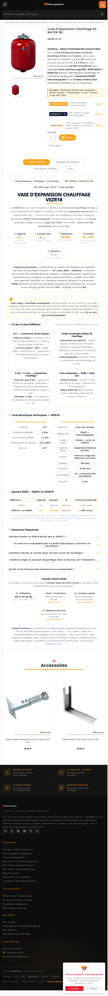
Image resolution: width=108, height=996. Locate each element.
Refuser (91, 988)
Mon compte (9, 922)
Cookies (41, 982)
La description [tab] (36, 162)
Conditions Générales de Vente (19, 881)
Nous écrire (53, 602)
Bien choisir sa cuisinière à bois (19, 869)
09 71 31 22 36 (13, 948)
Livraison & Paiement (14, 857)
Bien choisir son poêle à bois (18, 865)
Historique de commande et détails (21, 926)
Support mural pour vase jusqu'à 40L (79, 739)
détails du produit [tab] (68, 162)
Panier (67, 137)
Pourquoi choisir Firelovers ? (18, 849)
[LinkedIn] (5, 831)
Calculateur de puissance (18, 896)
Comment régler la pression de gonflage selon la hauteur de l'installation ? (53, 560)
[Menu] (5, 4)
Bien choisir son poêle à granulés (20, 861)
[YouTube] (24, 831)
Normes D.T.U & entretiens (16, 877)
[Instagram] (11, 831)
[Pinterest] (18, 831)
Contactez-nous (14, 952)
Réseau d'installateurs (17, 956)
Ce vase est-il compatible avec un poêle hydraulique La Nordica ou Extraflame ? (55, 544)
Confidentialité (28, 982)
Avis (70, 168)
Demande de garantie (16, 904)
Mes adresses (10, 930)
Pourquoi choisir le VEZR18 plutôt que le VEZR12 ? (53, 536)
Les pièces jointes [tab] (45, 168)
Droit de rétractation (57, 982)
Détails (99, 104)
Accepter (72, 988)
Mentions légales (10, 982)
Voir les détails (83, 602)
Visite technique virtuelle (18, 900)
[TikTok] (37, 831)
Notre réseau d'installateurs (17, 853)
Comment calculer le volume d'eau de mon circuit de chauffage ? (53, 553)
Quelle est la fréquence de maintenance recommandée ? (53, 569)
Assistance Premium (16, 908)
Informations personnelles (16, 934)
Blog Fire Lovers (11, 873)
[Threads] (30, 831)
